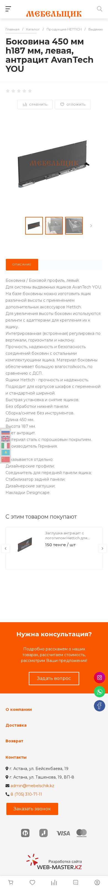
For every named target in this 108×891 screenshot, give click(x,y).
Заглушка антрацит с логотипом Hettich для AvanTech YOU (66, 538)
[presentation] (91, 225)
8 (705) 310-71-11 (26, 794)
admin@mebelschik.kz (32, 785)
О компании (19, 709)
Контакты (16, 757)
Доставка (16, 725)
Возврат (14, 740)
